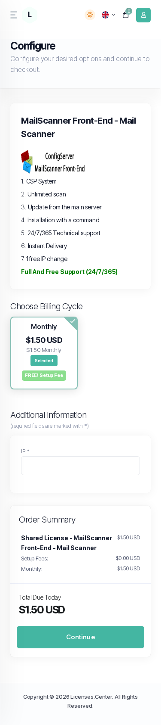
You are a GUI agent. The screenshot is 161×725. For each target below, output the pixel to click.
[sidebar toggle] (12, 15)
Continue (80, 637)
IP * (25, 451)
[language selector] (108, 15)
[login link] (143, 15)
